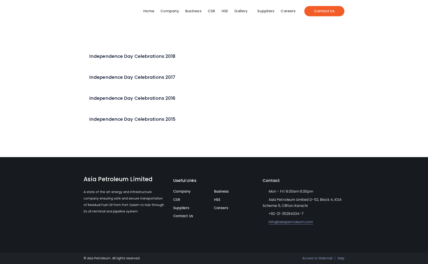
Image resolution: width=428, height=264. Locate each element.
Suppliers (181, 207)
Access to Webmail (317, 258)
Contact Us (324, 11)
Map (341, 258)
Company (182, 191)
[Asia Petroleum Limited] (99, 14)
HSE (217, 199)
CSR (176, 199)
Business (221, 191)
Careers (221, 207)
